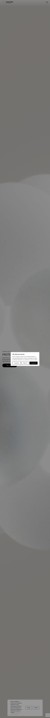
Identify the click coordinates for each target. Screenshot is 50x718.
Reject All (25, 363)
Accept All (33, 363)
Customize (16, 363)
